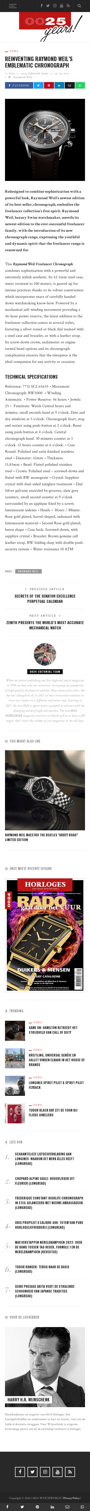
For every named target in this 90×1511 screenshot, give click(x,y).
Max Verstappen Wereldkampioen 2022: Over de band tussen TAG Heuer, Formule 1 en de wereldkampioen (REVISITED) (48, 1247)
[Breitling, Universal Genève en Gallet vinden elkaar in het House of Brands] (15, 1058)
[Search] (79, 6)
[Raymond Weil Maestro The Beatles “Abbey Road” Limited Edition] (45, 790)
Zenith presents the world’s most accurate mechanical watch (45, 625)
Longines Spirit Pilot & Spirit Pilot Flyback (56, 1085)
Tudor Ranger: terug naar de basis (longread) (42, 1269)
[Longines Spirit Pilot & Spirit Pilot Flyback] (15, 1085)
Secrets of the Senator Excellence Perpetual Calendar (45, 598)
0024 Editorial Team (34, 73)
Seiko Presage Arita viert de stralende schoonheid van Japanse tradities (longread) (44, 1291)
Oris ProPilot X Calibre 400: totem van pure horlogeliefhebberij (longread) (49, 1225)
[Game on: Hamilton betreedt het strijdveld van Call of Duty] (15, 1030)
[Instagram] (55, 6)
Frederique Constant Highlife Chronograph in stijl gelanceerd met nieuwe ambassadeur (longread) (49, 1203)
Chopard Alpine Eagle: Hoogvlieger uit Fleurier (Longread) (44, 1181)
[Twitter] (48, 6)
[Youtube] (61, 6)
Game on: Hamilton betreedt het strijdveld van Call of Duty (53, 1030)
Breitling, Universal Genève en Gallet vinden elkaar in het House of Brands (57, 1060)
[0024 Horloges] (45, 28)
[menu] (12, 6)
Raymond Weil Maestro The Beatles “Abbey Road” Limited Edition (41, 837)
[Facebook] (41, 6)
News (13, 51)
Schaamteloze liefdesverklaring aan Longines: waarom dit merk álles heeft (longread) (44, 1159)
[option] (45, 796)
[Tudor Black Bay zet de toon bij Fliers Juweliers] (15, 1113)
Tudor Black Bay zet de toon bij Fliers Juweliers (53, 1112)
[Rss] (68, 6)
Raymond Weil (23, 77)
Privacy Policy (71, 1498)
